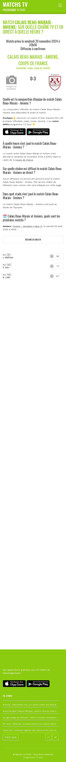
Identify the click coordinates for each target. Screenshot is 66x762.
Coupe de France (24, 160)
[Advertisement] (33, 439)
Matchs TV (15, 6)
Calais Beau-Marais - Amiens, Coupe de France (33, 60)
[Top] (57, 755)
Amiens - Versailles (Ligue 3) (27, 226)
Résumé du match (33, 239)
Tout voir (10, 737)
